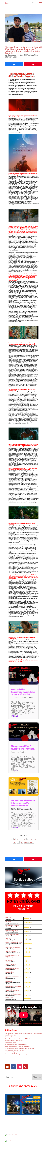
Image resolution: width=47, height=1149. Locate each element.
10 (31, 839)
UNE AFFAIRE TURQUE (12, 930)
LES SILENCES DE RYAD (12, 934)
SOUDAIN (8, 921)
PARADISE (8, 918)
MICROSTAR (9, 960)
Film (36, 55)
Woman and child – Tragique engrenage (16, 1054)
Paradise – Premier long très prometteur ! (16, 1037)
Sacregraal (12, 55)
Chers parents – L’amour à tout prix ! (15, 1050)
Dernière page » (28, 842)
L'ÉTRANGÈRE (10, 972)
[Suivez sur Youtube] (7, 1066)
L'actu (15, 57)
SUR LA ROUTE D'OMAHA (13, 947)
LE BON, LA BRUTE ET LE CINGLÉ (12, 956)
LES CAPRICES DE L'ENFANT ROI (14, 976)
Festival (30, 55)
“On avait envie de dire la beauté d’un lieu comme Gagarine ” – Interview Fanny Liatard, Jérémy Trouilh (23, 50)
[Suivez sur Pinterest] (25, 1066)
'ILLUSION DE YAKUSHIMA (13, 986)
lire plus (14, 716)
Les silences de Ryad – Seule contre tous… (16, 1052)
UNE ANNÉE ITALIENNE (12, 990)
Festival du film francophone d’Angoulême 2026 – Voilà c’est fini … (23, 692)
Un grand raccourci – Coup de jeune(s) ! (16, 1044)
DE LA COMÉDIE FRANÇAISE (14, 942)
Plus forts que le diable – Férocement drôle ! (17, 1038)
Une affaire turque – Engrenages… (14, 1040)
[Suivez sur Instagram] (19, 1066)
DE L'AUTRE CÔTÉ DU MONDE (14, 994)
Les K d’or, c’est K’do (10, 1035)
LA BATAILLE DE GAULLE (12, 968)
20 (35, 839)
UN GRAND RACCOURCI (12, 925)
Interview (8, 57)
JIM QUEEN (9, 981)
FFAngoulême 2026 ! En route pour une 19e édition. (23, 747)
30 (14, 842)
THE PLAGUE (9, 998)
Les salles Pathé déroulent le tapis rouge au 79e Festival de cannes (23, 803)
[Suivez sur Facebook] (13, 1066)
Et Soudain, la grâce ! (10, 1042)
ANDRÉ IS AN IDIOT (11, 964)
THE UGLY (8, 938)
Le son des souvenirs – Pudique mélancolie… (17, 1046)
